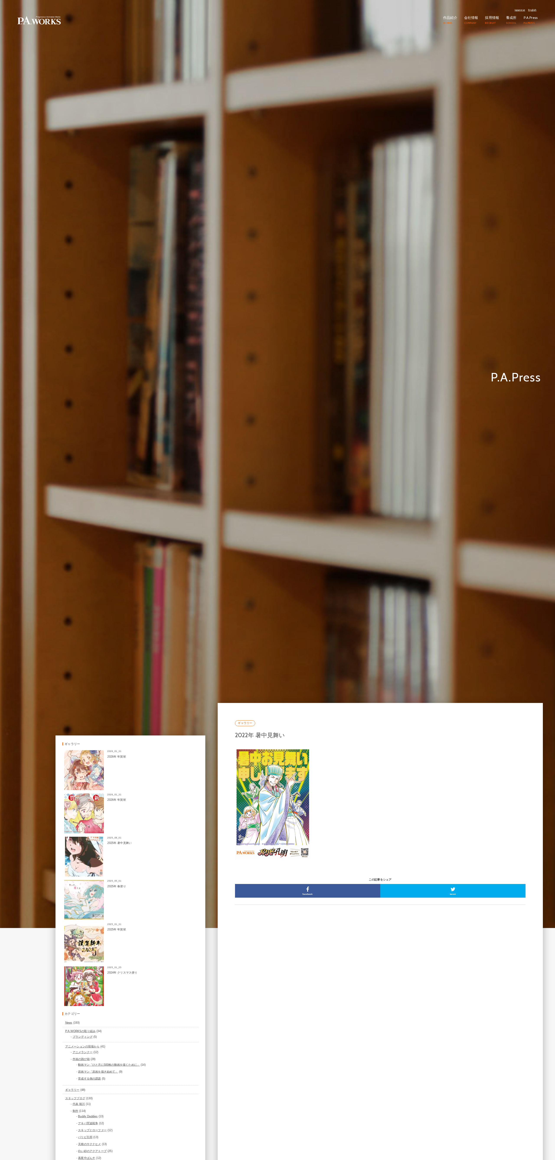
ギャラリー (245, 716)
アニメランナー (83, 1045)
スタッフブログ (75, 1091)
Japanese (520, 9)
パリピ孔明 (85, 1130)
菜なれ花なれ (86, 1158)
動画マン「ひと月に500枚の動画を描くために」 (109, 1057)
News (68, 1015)
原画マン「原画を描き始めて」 (98, 1064)
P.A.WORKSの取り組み (80, 1024)
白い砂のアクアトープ (92, 1144)
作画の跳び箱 (81, 1052)
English (532, 9)
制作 (75, 1104)
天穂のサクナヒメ (89, 1137)
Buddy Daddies (88, 1109)
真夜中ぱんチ (86, 1151)
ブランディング (83, 1029)
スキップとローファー (92, 1123)
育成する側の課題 (89, 1071)
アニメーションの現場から (82, 1039)
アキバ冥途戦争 (88, 1116)
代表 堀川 (79, 1097)
